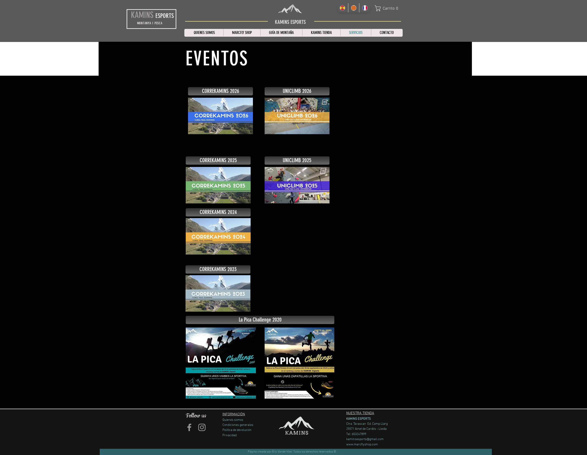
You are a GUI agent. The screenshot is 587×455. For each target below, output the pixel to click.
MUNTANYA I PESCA (150, 23)
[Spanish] (342, 7)
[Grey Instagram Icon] (202, 427)
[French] (364, 7)
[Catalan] (353, 7)
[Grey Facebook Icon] (189, 427)
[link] (388, 8)
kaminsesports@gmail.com (365, 439)
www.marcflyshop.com (362, 445)
